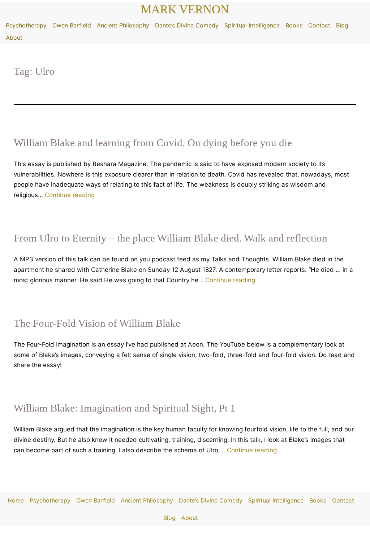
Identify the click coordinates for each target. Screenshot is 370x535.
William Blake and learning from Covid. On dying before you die (153, 142)
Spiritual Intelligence (252, 25)
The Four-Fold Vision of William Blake (97, 323)
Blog (342, 25)
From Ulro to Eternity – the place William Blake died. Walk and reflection (170, 238)
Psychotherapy (26, 25)
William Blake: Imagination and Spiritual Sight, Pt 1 (125, 408)
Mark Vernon (185, 9)
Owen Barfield (71, 25)
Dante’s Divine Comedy (187, 25)
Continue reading (70, 195)
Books (293, 25)
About (14, 37)
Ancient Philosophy (123, 25)
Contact (319, 25)
